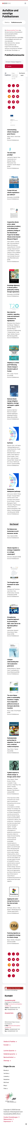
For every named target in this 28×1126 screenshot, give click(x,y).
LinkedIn (6, 1076)
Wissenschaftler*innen (13, 30)
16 (9, 102)
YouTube (6, 1073)
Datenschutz (8, 1119)
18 (17, 102)
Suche (9, 66)
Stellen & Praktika (9, 1041)
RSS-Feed (6, 1082)
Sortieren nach (22, 74)
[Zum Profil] (19, 1015)
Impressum (7, 1121)
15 (17, 96)
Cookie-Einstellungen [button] (11, 1117)
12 (17, 91)
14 (13, 96)
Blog (5, 1085)
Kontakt (6, 1045)
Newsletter (6, 1079)
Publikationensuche (16, 22)
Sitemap (6, 1060)
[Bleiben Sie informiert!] (14, 988)
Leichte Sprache (9, 1050)
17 (13, 102)
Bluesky (6, 1070)
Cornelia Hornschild (10, 1000)
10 (9, 91)
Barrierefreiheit (9, 1057)
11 (13, 91)
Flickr (5, 1088)
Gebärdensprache (9, 1054)
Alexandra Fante (9, 1013)
